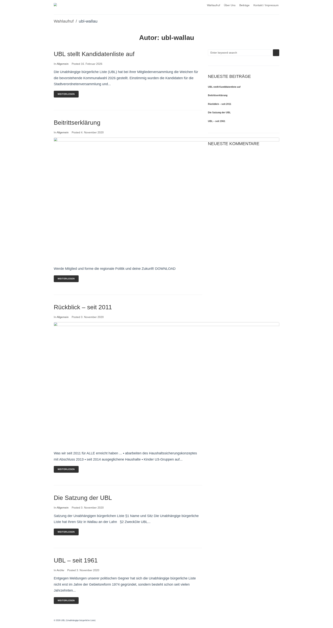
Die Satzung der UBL (83, 497)
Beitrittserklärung (77, 122)
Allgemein (63, 63)
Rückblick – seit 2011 (83, 307)
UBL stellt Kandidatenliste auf (94, 53)
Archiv (60, 570)
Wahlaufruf (213, 5)
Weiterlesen (66, 94)
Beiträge (244, 5)
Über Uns (229, 5)
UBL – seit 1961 (76, 560)
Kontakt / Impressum (266, 5)
